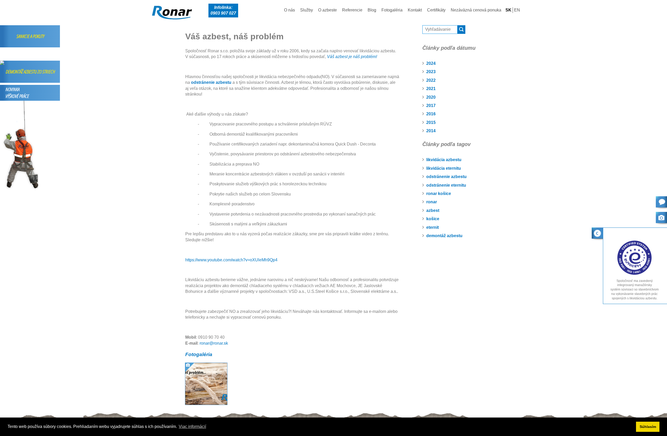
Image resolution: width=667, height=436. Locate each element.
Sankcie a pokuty (30, 36)
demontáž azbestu (444, 235)
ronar (431, 202)
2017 (431, 105)
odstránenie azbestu (446, 176)
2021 (431, 88)
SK (508, 10)
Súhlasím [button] (648, 427)
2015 (431, 122)
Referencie (352, 10)
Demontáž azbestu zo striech (30, 71)
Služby (306, 10)
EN (517, 10)
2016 (431, 114)
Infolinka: (223, 10)
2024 (431, 63)
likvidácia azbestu (443, 159)
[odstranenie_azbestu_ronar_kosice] (206, 383)
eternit (432, 227)
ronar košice (438, 193)
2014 (431, 131)
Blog (372, 10)
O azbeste (327, 10)
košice (432, 219)
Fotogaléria (392, 10)
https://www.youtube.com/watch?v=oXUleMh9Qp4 (231, 260)
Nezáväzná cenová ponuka (476, 10)
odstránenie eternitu (446, 185)
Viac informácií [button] (192, 426)
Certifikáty (436, 10)
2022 (431, 80)
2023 (431, 71)
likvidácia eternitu (443, 168)
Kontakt (415, 10)
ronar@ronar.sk (214, 343)
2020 (431, 97)
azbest (432, 210)
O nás (289, 10)
